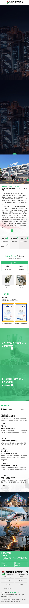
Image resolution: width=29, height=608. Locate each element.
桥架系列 (21, 266)
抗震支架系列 (21, 269)
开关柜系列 (8, 269)
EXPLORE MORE (6, 231)
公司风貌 (7, 584)
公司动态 (10, 409)
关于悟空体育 (7, 577)
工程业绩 (21, 580)
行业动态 (22, 409)
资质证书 (7, 580)
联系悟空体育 (7, 588)
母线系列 (8, 266)
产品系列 (21, 577)
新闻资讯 (21, 584)
